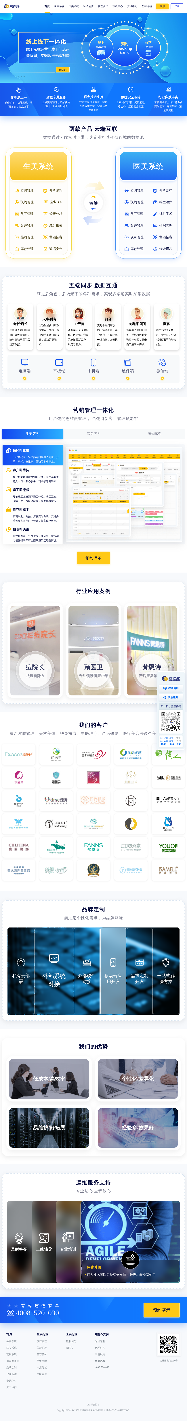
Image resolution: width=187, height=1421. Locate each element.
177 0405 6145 (166, 738)
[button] (24, 76)
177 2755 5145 (166, 741)
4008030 (37, 1313)
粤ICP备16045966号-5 (118, 1410)
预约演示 (93, 558)
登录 (177, 6)
